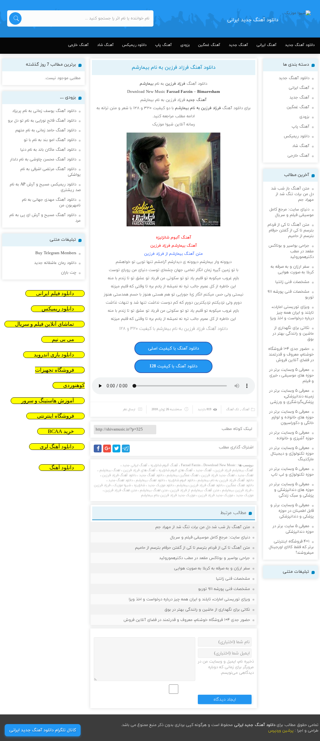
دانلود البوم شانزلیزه (181, 480)
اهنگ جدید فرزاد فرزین (218, 475)
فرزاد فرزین (102, 485)
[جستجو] (15, 18)
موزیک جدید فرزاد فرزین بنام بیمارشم (168, 495)
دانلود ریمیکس (134, 45)
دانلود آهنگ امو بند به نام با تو (50, 140)
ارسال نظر (129, 409)
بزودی (185, 45)
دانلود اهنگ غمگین (239, 485)
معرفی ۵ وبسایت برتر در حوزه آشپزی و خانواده (291, 435)
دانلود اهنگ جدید (120, 480)
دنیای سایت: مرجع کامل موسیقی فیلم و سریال (210, 537)
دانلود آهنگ (61, 468)
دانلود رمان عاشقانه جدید (55, 263)
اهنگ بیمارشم (109, 470)
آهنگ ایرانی (267, 45)
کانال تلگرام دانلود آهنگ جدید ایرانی (42, 730)
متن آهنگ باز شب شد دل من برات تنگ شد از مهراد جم (202, 527)
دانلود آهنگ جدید (300, 45)
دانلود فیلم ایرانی (55, 293)
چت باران (68, 272)
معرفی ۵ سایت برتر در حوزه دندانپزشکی (293, 529)
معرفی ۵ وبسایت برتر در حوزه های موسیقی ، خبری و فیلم (291, 375)
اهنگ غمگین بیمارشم (182, 475)
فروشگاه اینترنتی (55, 416)
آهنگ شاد (105, 45)
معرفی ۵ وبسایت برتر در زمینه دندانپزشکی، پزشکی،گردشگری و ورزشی (291, 396)
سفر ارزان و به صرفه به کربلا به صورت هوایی (212, 568)
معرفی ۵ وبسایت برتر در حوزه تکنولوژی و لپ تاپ (291, 471)
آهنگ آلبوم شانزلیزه (164, 465)
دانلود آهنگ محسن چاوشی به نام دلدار (43, 159)
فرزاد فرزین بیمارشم (237, 490)
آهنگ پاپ (163, 45)
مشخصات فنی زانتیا (233, 579)
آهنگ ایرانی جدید (135, 465)
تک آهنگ (232, 409)
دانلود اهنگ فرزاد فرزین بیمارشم (200, 485)
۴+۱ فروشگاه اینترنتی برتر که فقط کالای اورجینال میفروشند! (291, 547)
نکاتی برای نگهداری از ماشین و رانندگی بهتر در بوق (207, 609)
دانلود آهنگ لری (57, 447)
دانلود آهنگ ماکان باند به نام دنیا (48, 150)
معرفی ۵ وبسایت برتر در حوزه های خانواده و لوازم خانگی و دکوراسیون (291, 417)
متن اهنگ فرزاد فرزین (121, 490)
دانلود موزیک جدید (161, 485)
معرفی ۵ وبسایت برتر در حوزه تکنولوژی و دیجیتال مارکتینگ (291, 453)
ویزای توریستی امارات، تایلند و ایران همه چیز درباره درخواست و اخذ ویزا (189, 599)
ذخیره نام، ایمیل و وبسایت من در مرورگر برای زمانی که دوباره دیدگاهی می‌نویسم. (226, 667)
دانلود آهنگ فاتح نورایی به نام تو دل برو (42, 121)
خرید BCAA (61, 431)
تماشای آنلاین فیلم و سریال (44, 324)
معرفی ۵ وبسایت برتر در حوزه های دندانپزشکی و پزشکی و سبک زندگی (291, 489)
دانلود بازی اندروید (54, 355)
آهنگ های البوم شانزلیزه (175, 470)
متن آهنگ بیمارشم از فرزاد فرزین (194, 490)
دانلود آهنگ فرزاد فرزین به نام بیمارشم (174, 67)
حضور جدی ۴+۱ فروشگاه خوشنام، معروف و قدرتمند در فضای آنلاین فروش (186, 620)
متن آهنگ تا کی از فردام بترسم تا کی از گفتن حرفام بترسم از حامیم (192, 548)
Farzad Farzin (191, 465)
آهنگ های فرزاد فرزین (139, 470)
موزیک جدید (244, 495)
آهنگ (245, 409)
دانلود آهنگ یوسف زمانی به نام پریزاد (44, 111)
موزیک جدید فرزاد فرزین (215, 495)
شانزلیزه (139, 485)
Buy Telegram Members (55, 253)
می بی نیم (63, 339)
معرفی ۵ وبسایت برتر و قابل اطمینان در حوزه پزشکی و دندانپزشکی (292, 510)
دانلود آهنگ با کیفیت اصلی (173, 348)
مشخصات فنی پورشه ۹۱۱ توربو (224, 589)
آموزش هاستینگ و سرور (47, 401)
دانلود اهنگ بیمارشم (150, 480)
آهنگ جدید (238, 45)
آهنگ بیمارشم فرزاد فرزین (234, 470)
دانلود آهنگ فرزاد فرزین (119, 475)
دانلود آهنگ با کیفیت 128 (173, 366)
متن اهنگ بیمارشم (154, 490)
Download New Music (219, 465)
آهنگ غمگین (209, 45)
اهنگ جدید (245, 475)
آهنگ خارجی (78, 45)
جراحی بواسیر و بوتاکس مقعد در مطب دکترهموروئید (204, 558)
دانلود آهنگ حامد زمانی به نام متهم (45, 130)
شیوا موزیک (122, 485)
